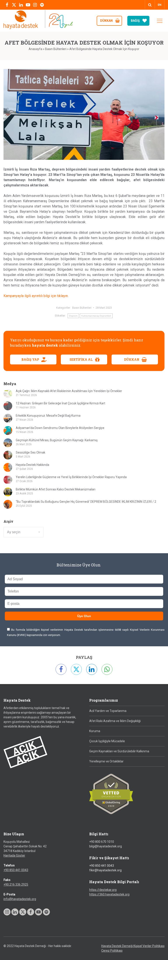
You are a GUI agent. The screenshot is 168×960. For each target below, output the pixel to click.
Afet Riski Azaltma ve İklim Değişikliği (115, 721)
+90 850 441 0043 (16, 870)
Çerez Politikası (111, 950)
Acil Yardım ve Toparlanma (107, 711)
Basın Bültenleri (55, 49)
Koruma (94, 731)
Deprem (73, 316)
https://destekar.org (103, 890)
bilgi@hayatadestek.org (105, 846)
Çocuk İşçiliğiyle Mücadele (107, 741)
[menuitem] (159, 5)
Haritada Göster (14, 855)
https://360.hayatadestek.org (109, 894)
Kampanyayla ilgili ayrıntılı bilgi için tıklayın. (36, 296)
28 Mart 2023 (104, 307)
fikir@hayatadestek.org (105, 870)
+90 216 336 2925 (16, 884)
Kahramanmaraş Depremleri (96, 316)
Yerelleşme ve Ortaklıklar (106, 761)
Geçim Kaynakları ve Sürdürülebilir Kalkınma (119, 751)
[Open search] (150, 5)
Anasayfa (35, 49)
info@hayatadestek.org (20, 899)
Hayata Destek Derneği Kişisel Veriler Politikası (132, 946)
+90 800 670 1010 (101, 841)
